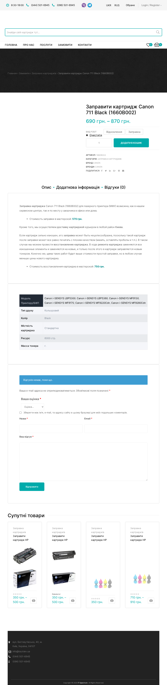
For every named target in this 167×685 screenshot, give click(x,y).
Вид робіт (91, 132)
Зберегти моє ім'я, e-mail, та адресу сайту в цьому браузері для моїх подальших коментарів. (75, 412)
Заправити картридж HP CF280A (21, 537)
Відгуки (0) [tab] (115, 187)
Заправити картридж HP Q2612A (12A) (60, 537)
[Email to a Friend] (123, 171)
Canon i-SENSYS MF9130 (124, 298)
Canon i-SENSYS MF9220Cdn (92, 302)
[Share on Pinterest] (119, 171)
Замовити (24, 73)
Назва (23, 418)
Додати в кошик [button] (112, 601)
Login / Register (151, 5)
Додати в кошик (131, 142)
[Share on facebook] (101, 171)
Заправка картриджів (44, 73)
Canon (96, 163)
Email (88, 418)
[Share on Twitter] (106, 171)
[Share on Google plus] (114, 171)
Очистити (96, 135)
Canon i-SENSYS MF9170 (59, 302)
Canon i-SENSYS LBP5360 (92, 298)
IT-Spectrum (83, 683)
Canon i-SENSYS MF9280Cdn (128, 302)
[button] (114, 131)
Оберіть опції (33, 601)
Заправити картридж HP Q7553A (99, 537)
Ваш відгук (26, 436)
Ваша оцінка (31, 399)
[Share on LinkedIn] (110, 171)
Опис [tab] (46, 187)
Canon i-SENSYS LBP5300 (60, 298)
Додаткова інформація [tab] (78, 187)
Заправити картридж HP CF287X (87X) (138, 537)
